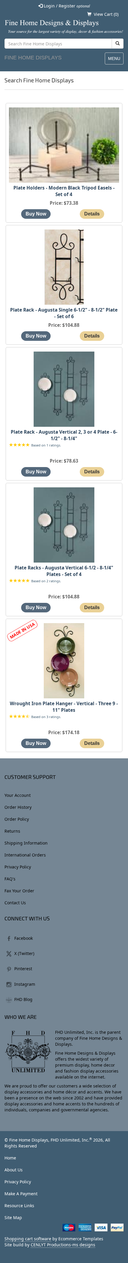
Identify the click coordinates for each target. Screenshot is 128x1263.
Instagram (24, 984)
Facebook (23, 938)
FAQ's (9, 879)
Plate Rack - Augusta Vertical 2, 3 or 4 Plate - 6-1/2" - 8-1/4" (64, 435)
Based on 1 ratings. (46, 445)
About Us (13, 1170)
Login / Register (66, 6)
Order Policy (16, 819)
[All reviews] (19, 445)
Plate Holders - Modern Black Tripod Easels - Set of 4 (64, 191)
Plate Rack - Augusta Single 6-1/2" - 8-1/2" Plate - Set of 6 (64, 313)
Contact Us (15, 902)
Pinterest (23, 968)
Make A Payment (21, 1193)
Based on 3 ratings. (46, 716)
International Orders (25, 855)
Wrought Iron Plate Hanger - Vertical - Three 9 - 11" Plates (64, 706)
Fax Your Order (19, 891)
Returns (12, 831)
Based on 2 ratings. (46, 581)
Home (10, 1158)
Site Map (13, 1217)
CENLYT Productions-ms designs (63, 1244)
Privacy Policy (17, 867)
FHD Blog (23, 999)
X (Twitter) (24, 953)
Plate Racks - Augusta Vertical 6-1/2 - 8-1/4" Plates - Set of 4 (64, 571)
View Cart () (106, 14)
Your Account (17, 795)
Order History (18, 807)
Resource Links (19, 1205)
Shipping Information (26, 843)
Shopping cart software (27, 1239)
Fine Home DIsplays (33, 58)
